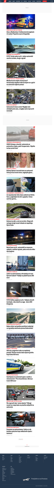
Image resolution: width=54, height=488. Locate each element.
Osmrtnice (38, 1)
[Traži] (52, 1)
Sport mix (12, 461)
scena (45, 455)
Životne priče (20, 461)
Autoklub (3, 471)
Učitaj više (20, 439)
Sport (14, 1)
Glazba (36, 459)
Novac (29, 1)
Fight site (11, 460)
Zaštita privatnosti (12, 469)
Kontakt (11, 473)
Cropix (3, 479)
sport (11, 455)
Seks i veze (20, 459)
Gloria (3, 474)
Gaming (20, 462)
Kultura (25, 1)
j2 (19, 455)
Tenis (11, 459)
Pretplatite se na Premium (39, 479)
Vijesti (9, 1)
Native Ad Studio (4, 480)
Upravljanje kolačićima (13, 474)
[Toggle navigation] (0, 1)
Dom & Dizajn (3, 472)
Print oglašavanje (12, 472)
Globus (3, 470)
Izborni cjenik (12, 470)
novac (28, 455)
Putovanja (20, 460)
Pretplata (44, 1)
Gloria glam (3, 475)
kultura (37, 455)
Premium (18, 1)
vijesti (3, 455)
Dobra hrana (3, 473)
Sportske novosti (4, 469)
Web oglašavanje (12, 471)
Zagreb (3, 459)
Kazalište (37, 460)
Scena (33, 1)
